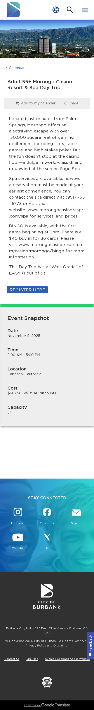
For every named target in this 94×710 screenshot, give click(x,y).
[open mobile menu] (85, 10)
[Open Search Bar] (70, 10)
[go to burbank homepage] (14, 9)
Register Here (27, 289)
